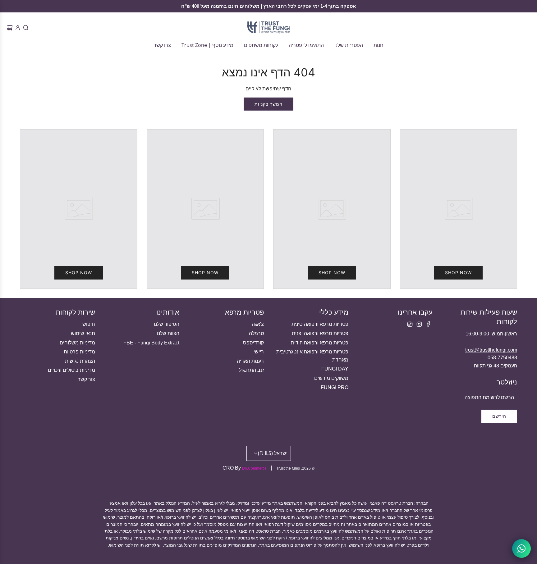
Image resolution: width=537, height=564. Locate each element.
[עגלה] (9, 28)
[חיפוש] (25, 28)
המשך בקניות (268, 104)
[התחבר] (17, 28)
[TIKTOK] (410, 324)
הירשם (499, 416)
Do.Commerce (254, 468)
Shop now (458, 272)
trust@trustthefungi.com (491, 350)
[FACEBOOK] (429, 324)
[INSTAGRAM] (419, 324)
